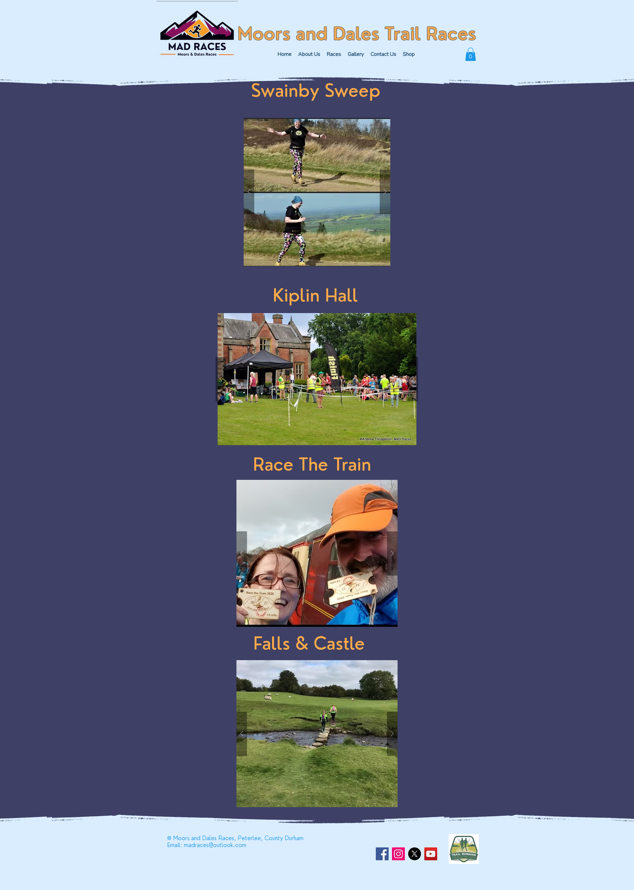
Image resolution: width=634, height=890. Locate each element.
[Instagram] (398, 853)
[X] (414, 853)
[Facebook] (382, 853)
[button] (334, 54)
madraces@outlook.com (215, 844)
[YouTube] (430, 853)
